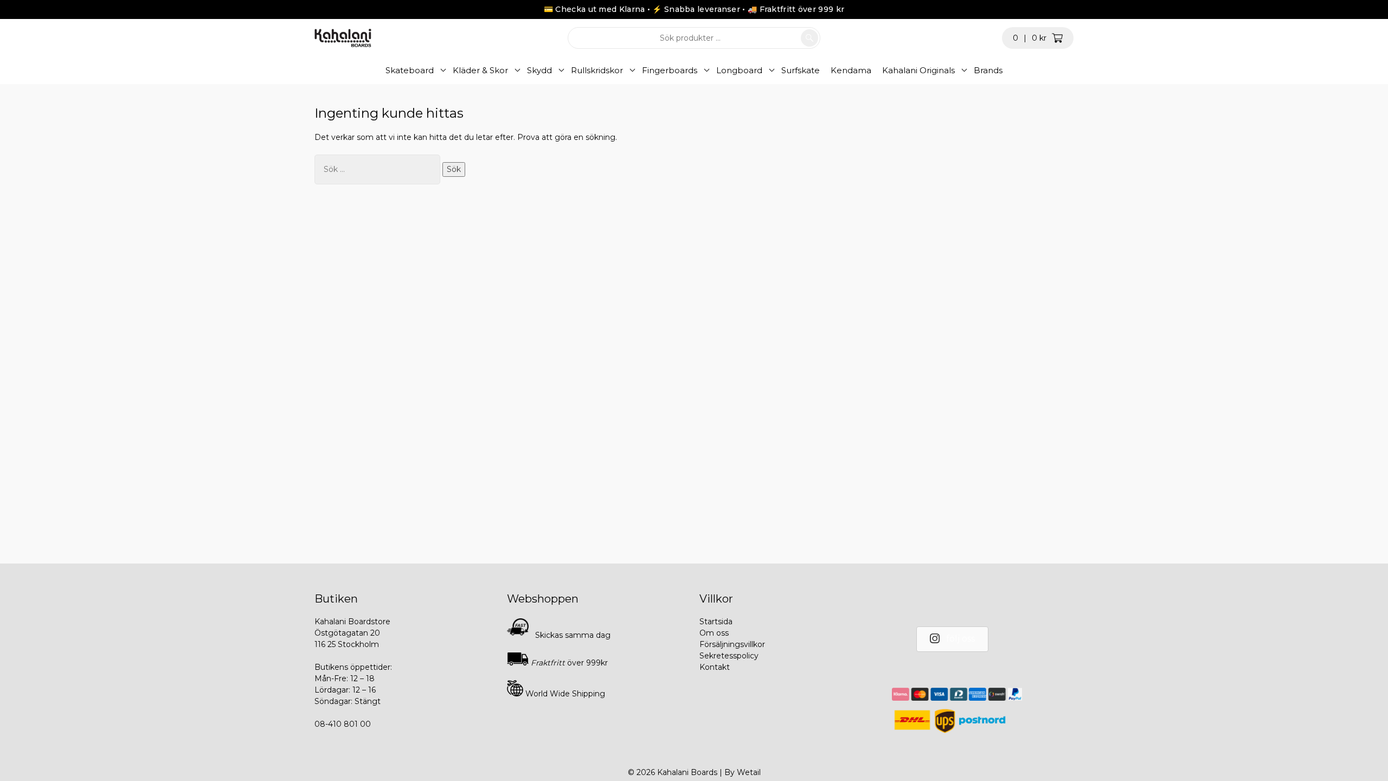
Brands (988, 70)
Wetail (749, 772)
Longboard (739, 70)
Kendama (851, 70)
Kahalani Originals (918, 70)
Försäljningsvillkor (732, 644)
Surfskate (800, 70)
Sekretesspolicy (729, 656)
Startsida (715, 621)
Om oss (714, 633)
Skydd (539, 70)
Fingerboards (669, 70)
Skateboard (409, 70)
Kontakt (714, 667)
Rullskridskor (597, 70)
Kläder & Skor (480, 70)
